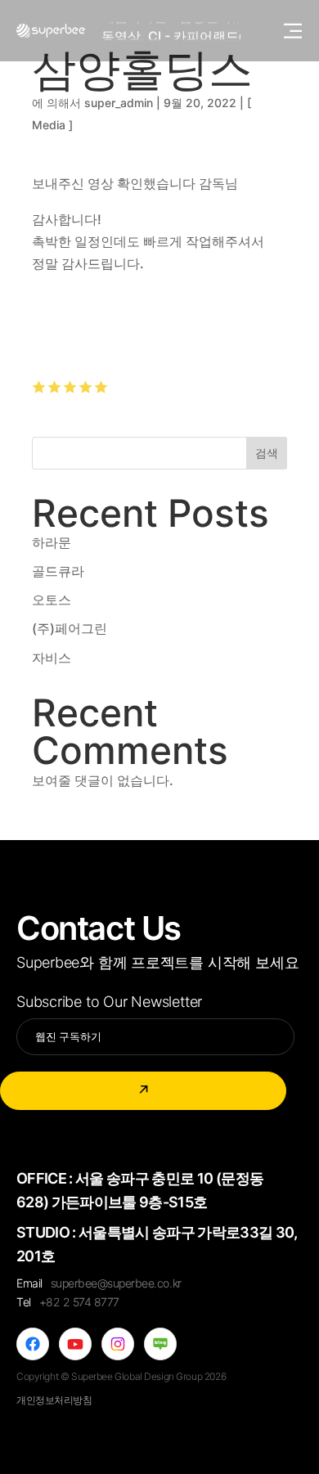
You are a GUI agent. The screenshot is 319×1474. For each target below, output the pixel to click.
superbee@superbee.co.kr (116, 1283)
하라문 (51, 542)
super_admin (118, 103)
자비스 (51, 657)
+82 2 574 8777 (79, 1302)
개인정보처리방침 (54, 1400)
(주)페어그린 (69, 628)
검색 (266, 453)
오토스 (51, 599)
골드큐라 (58, 571)
